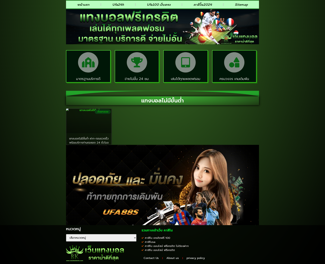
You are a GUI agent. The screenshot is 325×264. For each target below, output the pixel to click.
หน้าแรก (83, 4)
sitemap (241, 4)
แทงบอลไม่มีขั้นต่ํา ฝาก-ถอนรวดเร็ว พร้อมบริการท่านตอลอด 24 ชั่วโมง (89, 141)
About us (172, 258)
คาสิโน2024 (202, 4)
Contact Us (151, 258)
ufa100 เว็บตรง (159, 4)
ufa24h (118, 4)
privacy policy (196, 258)
